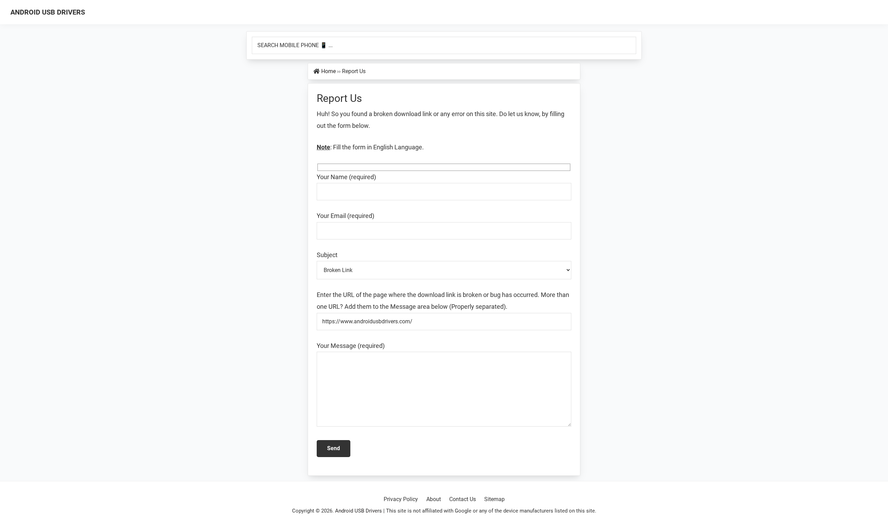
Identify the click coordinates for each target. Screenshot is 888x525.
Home (328, 71)
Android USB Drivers (47, 12)
